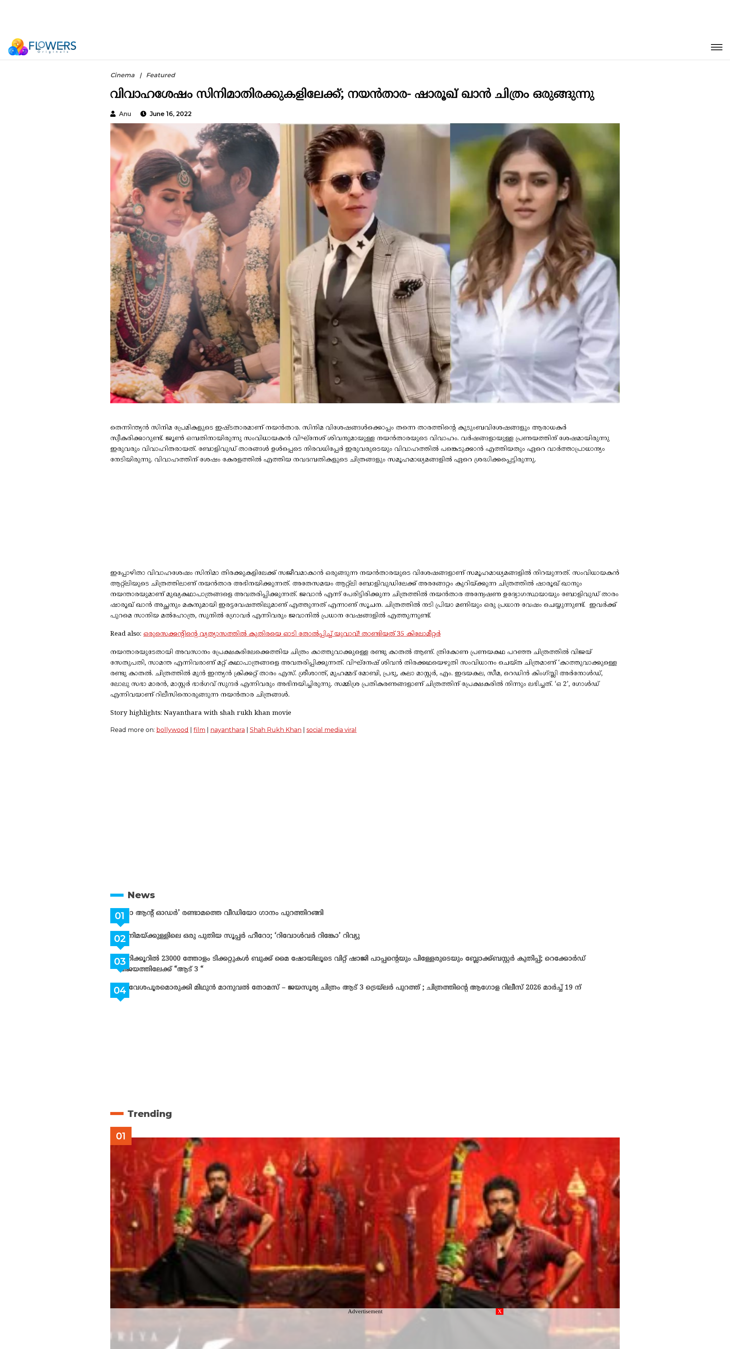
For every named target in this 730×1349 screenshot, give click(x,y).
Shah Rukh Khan (276, 729)
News (141, 894)
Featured (160, 75)
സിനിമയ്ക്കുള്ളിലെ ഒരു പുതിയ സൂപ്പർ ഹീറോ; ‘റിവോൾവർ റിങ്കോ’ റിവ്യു (258, 936)
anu (125, 114)
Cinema (122, 75)
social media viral (331, 729)
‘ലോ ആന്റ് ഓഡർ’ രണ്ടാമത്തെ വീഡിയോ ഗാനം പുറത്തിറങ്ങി (240, 913)
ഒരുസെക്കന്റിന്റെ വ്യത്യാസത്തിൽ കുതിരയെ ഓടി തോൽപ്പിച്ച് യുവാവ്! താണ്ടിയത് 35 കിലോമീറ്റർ (292, 634)
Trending (149, 1113)
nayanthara (227, 729)
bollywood (172, 729)
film (199, 729)
